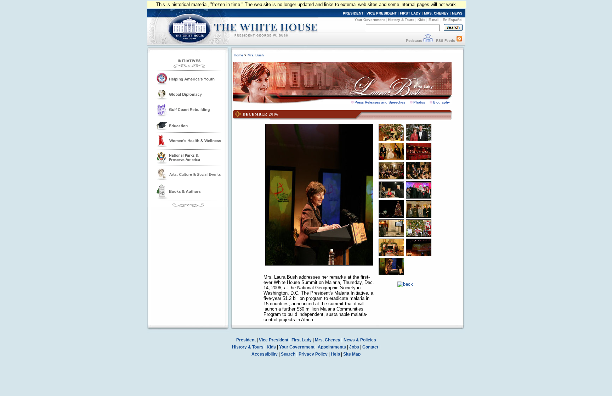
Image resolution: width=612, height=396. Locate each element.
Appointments (332, 347)
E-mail (434, 20)
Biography (441, 102)
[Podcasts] (428, 41)
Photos (419, 102)
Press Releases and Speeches (380, 102)
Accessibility (264, 354)
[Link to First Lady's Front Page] (347, 81)
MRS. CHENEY (436, 13)
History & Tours (401, 20)
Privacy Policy (313, 354)
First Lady (301, 340)
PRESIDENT (353, 13)
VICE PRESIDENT (382, 13)
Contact (370, 347)
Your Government (370, 20)
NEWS (457, 13)
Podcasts (414, 41)
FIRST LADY (410, 13)
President (246, 340)
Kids (421, 20)
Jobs (354, 347)
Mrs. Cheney (327, 340)
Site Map (352, 354)
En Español (453, 20)
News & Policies (360, 340)
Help (335, 354)
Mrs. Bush (256, 55)
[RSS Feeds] (459, 41)
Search (288, 354)
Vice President (273, 340)
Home (238, 55)
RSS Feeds (445, 41)
